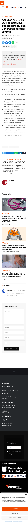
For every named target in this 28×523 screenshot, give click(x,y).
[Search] (25, 7)
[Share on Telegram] (9, 42)
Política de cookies (8, 521)
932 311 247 (5, 413)
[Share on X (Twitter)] (3, 42)
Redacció (4, 35)
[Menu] (3, 7)
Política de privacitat (7, 423)
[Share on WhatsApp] (13, 42)
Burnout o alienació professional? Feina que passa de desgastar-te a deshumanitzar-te (14, 247)
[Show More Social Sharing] (16, 42)
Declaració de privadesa (17, 521)
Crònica (6, 270)
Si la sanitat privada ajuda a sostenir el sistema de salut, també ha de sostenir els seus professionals (14, 219)
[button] (2, 3)
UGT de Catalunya (14, 147)
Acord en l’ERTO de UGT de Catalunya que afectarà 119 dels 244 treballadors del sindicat (14, 25)
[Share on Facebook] (6, 42)
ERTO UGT (5, 147)
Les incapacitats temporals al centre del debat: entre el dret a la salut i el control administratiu (13, 274)
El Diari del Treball (7, 387)
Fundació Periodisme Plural (10, 390)
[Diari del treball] (15, 7)
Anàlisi (5, 243)
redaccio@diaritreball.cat (9, 407)
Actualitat (7, 17)
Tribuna (5, 214)
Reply (23, 298)
